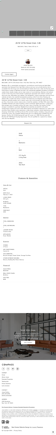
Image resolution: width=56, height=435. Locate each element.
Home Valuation (6, 383)
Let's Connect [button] (28, 342)
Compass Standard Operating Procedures (24, 407)
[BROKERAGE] (17, 368)
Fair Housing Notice (7, 407)
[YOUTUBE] (12, 368)
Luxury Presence (37, 427)
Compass (35, 409)
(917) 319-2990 (31, 67)
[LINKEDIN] (8, 368)
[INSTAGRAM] (3, 368)
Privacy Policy (18, 430)
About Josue (5, 377)
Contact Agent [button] (9, 74)
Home (3, 375)
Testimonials (5, 381)
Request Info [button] (28, 123)
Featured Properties (7, 379)
